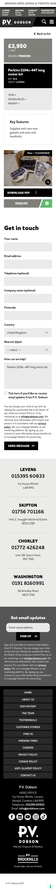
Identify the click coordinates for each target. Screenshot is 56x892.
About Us (28, 699)
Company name (19, 290)
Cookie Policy (28, 761)
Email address (12, 256)
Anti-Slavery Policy (28, 768)
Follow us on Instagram (35, 816)
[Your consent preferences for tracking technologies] (51, 887)
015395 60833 (5, 14)
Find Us (28, 733)
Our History (28, 706)
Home (28, 692)
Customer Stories (28, 727)
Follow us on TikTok (43, 816)
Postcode (10, 307)
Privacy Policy (28, 754)
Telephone (16, 273)
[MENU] (52, 22)
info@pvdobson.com (32, 416)
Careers (28, 747)
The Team (28, 713)
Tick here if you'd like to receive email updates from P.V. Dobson (28, 395)
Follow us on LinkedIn (19, 816)
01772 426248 (31, 14)
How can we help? (15, 359)
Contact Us (28, 775)
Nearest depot (13, 342)
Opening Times (28, 740)
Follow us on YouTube (27, 816)
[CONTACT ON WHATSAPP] (47, 203)
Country (9, 324)
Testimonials (28, 720)
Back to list (43, 34)
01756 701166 (18, 14)
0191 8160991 (47, 13)
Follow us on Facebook (11, 816)
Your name (11, 239)
